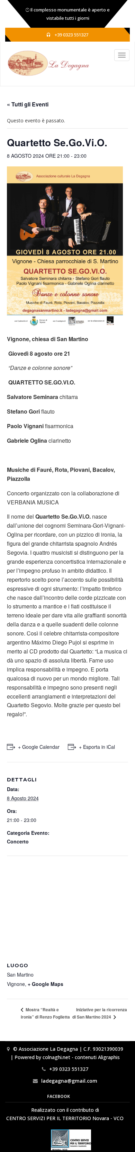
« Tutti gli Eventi (27, 104)
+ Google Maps (45, 983)
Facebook (58, 1096)
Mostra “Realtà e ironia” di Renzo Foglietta (45, 1013)
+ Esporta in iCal (97, 746)
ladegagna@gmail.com (69, 1080)
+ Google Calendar (39, 746)
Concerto (18, 841)
